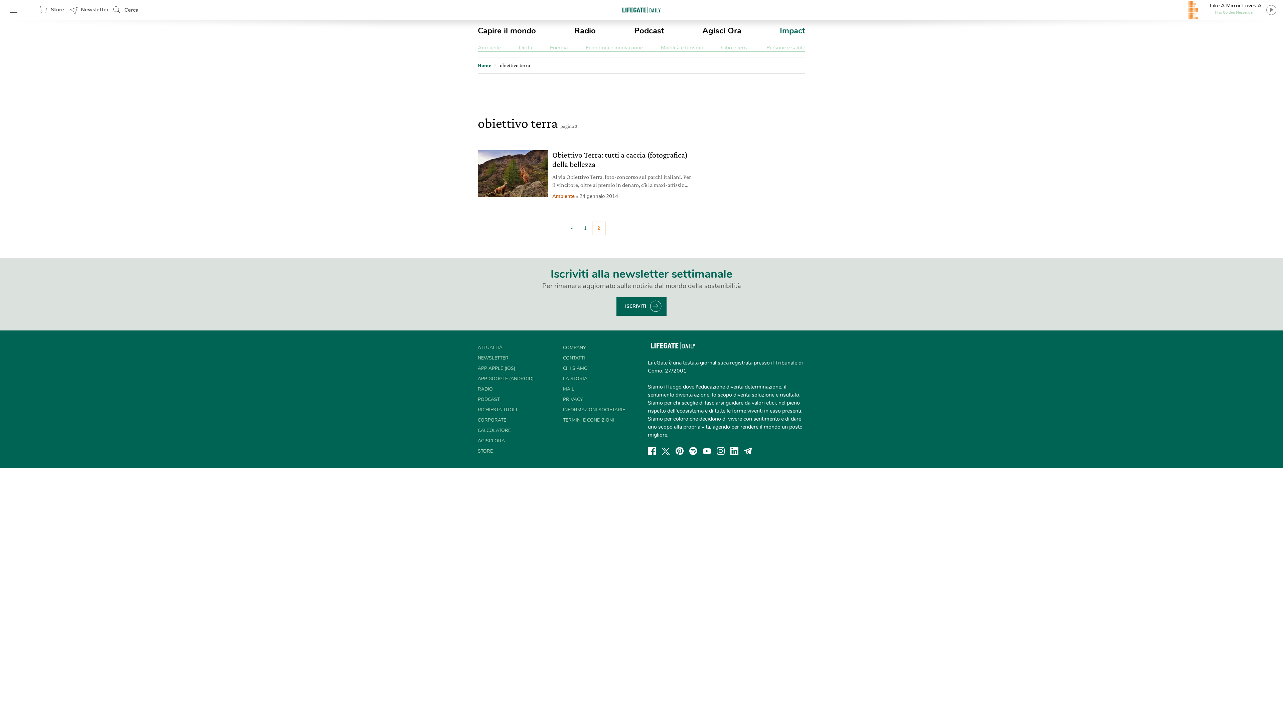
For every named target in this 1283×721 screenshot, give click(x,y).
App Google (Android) (506, 379)
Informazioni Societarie (594, 410)
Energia (559, 47)
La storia (575, 379)
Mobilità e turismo (682, 47)
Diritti (525, 47)
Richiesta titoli (497, 410)
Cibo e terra (734, 47)
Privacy (573, 399)
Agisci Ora (721, 30)
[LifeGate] (641, 9)
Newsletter (95, 9)
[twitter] (666, 451)
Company (574, 347)
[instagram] (721, 451)
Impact (792, 30)
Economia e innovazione (614, 47)
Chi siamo (575, 368)
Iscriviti (635, 306)
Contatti (574, 358)
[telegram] (748, 451)
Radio (585, 30)
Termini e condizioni (588, 420)
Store (57, 9)
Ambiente (489, 47)
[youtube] (707, 451)
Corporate (492, 420)
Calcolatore (494, 430)
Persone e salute (785, 47)
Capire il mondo (507, 30)
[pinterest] (680, 451)
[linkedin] (734, 451)
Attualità (490, 347)
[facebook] (652, 451)
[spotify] (693, 451)
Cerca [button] (131, 10)
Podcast (649, 30)
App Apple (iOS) (496, 368)
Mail (568, 389)
